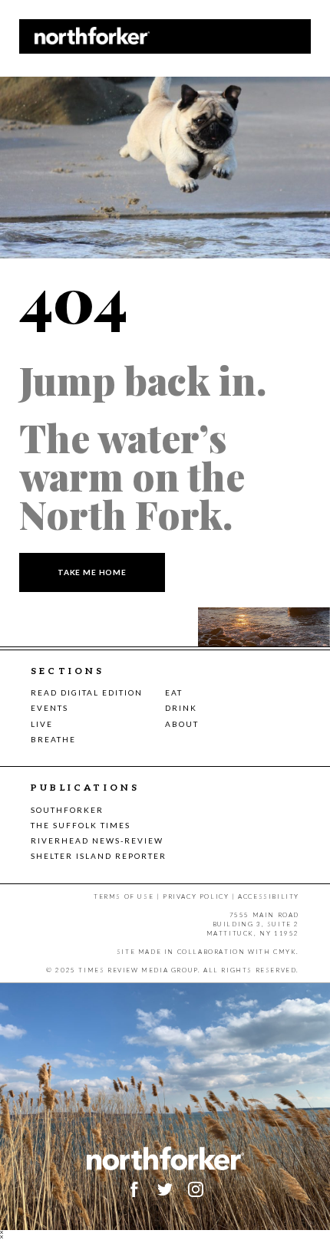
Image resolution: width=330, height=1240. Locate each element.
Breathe (53, 739)
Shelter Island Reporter (99, 855)
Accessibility (268, 896)
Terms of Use (123, 896)
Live (42, 724)
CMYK (284, 951)
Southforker (67, 809)
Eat (174, 692)
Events (49, 707)
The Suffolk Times (80, 825)
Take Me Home (92, 572)
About (182, 724)
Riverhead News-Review (97, 840)
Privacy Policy (196, 896)
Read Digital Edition (87, 692)
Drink (181, 707)
